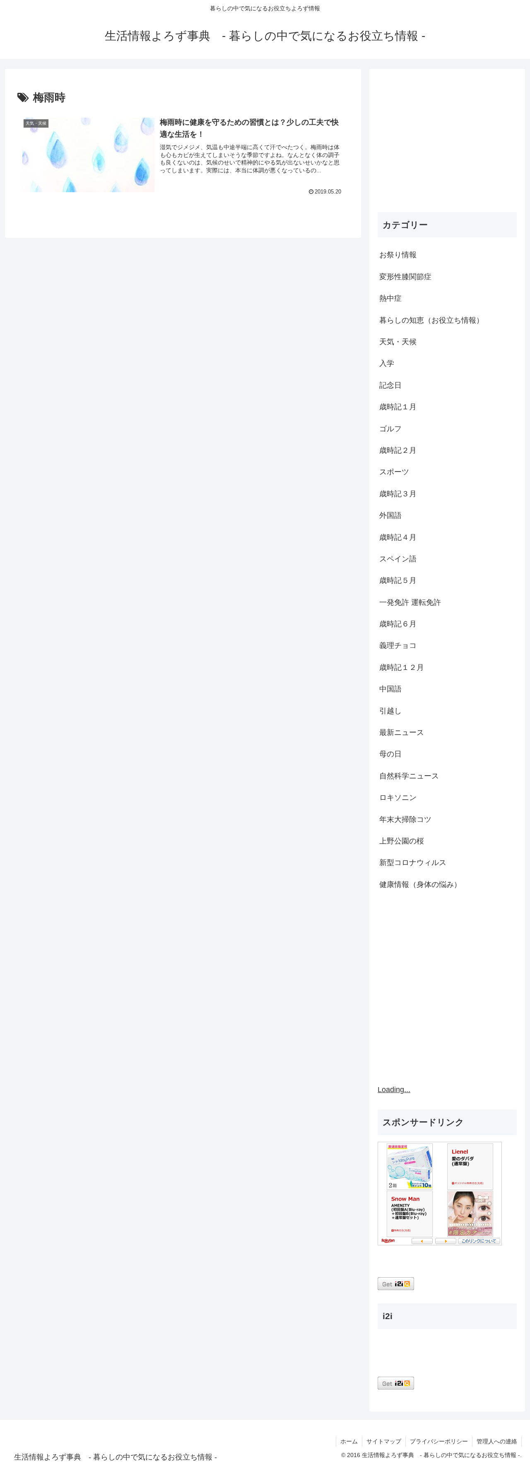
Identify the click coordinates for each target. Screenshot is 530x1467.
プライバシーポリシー (439, 1441)
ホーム (349, 1441)
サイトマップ (383, 1441)
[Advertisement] (447, 142)
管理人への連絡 (497, 1441)
